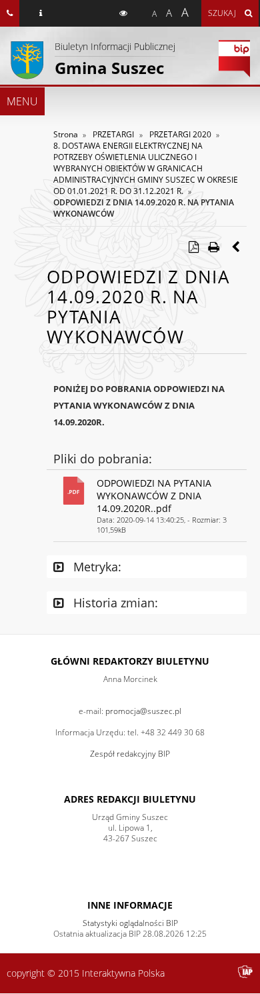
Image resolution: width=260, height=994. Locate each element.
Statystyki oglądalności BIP (130, 923)
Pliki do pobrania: (102, 459)
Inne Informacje (130, 905)
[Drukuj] (213, 247)
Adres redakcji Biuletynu (130, 799)
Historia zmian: (114, 603)
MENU (22, 101)
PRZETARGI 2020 (180, 134)
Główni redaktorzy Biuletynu (130, 661)
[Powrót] (237, 246)
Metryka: (95, 567)
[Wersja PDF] (193, 247)
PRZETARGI (113, 134)
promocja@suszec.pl (143, 711)
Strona (65, 134)
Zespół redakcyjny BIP (130, 753)
